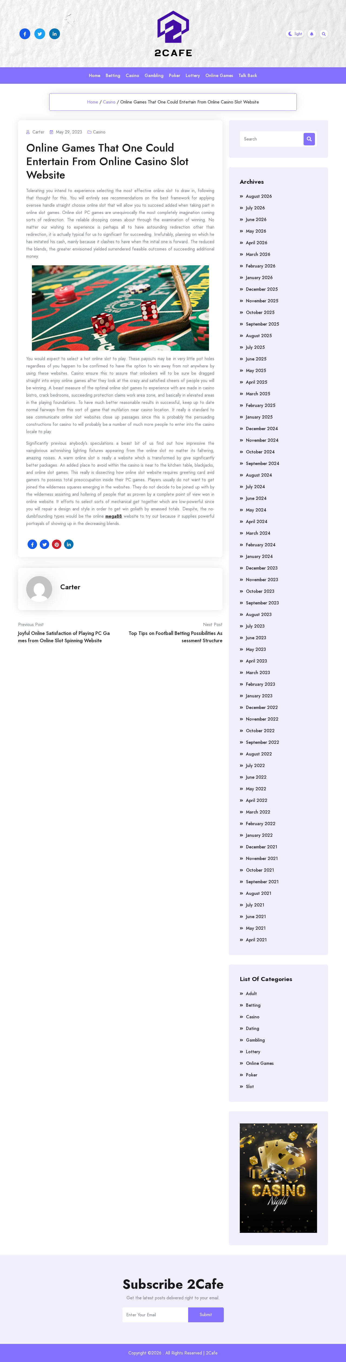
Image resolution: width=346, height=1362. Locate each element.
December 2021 (261, 847)
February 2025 (260, 405)
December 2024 (262, 429)
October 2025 (260, 312)
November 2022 (262, 719)
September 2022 (262, 742)
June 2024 (256, 498)
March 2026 (258, 254)
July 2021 (255, 905)
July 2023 (255, 626)
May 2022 (256, 789)
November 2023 (262, 580)
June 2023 (256, 638)
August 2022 (259, 754)
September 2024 (262, 463)
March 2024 (258, 533)
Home (94, 75)
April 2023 (256, 661)
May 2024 (256, 510)
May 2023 (256, 649)
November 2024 (262, 440)
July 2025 (255, 347)
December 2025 (262, 289)
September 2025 (262, 324)
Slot (250, 1086)
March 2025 (258, 394)
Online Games (219, 75)
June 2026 (256, 219)
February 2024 (260, 545)
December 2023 (262, 568)
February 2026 (260, 266)
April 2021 (256, 940)
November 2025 (262, 301)
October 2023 (260, 591)
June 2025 (256, 359)
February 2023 (260, 684)
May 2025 (256, 370)
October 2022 (260, 731)
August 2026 (259, 196)
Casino (132, 75)
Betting (113, 75)
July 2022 (255, 765)
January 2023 (259, 696)
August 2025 (259, 336)
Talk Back (247, 75)
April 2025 (256, 382)
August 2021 (258, 893)
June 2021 (256, 916)
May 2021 (256, 928)
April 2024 (256, 521)
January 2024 (259, 556)
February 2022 (260, 824)
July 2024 (255, 487)
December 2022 (262, 707)
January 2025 (259, 417)
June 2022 (256, 777)
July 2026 (255, 208)
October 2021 (260, 870)
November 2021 (262, 858)
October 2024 (260, 452)
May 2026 (256, 231)
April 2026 (256, 243)
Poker (174, 75)
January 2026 (259, 278)
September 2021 (262, 882)
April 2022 (256, 800)
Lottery (193, 75)
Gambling (154, 75)
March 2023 (258, 673)
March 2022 (258, 812)
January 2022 (259, 835)
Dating (252, 1028)
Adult (251, 993)
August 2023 (259, 614)
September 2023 (262, 603)
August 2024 (259, 475)
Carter (70, 587)
